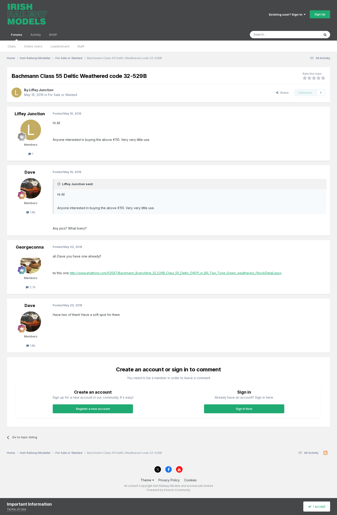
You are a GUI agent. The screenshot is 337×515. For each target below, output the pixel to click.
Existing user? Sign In (286, 14)
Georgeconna (30, 247)
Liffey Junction (41, 90)
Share (283, 92)
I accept (318, 506)
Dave (30, 172)
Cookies (190, 480)
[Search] (325, 34)
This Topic (306, 34)
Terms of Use (16, 509)
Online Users (33, 46)
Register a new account (93, 409)
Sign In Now (244, 409)
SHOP (53, 34)
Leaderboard (60, 46)
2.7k (32, 287)
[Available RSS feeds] (325, 453)
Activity (35, 34)
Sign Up (320, 14)
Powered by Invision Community (168, 490)
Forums (16, 34)
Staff (80, 46)
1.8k (32, 212)
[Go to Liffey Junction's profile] (16, 93)
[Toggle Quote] (59, 184)
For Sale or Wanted (62, 95)
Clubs (12, 46)
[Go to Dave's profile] (30, 188)
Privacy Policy (169, 480)
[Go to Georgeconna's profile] (30, 263)
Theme (146, 480)
